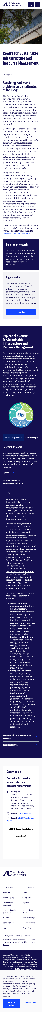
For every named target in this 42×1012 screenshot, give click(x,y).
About (24, 892)
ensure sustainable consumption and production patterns (20, 571)
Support (25, 903)
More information (30, 1002)
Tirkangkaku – (16, 936)
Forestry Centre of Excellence (17, 234)
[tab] (13, 437)
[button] (39, 973)
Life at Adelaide (28, 887)
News (5, 928)
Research (6, 892)
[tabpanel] (21, 598)
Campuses (26, 897)
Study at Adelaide (10, 887)
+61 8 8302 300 (25, 813)
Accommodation (29, 923)
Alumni (6, 918)
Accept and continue (11, 1003)
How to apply (8, 897)
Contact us (21, 312)
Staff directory (28, 918)
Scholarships (8, 923)
